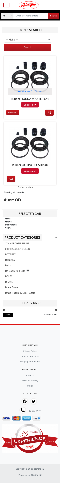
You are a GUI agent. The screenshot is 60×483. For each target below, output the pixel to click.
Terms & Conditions (30, 356)
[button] (11, 179)
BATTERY (10, 254)
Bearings (10, 260)
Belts (8, 265)
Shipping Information (30, 361)
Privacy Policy (30, 351)
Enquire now (30, 171)
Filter (8, 315)
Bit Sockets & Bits (15, 270)
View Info (12, 112)
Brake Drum (11, 287)
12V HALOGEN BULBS (17, 243)
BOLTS (8, 276)
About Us (30, 375)
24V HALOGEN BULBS (17, 249)
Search (53, 16)
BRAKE (9, 281)
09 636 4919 (34, 411)
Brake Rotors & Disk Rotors (20, 292)
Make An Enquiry (30, 380)
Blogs (30, 386)
